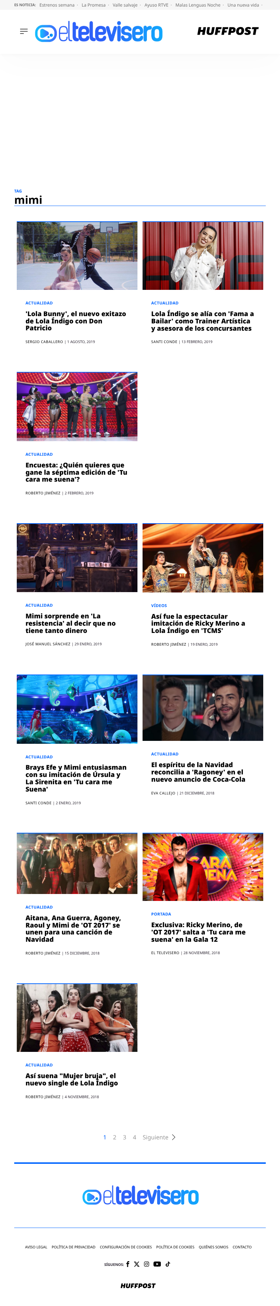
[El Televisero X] (137, 1265)
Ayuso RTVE (157, 5)
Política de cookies (175, 1247)
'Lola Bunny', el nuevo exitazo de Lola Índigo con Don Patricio (76, 321)
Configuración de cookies (126, 1247)
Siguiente (155, 1137)
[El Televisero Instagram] (146, 1265)
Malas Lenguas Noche (198, 5)
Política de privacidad (74, 1247)
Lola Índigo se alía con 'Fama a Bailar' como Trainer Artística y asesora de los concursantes (202, 321)
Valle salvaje (126, 5)
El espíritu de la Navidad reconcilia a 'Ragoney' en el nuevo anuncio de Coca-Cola (198, 772)
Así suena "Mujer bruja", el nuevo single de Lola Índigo (72, 1080)
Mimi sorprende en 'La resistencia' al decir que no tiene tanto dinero (71, 623)
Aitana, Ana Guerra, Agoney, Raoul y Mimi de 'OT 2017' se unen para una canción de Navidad (73, 929)
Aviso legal (36, 1247)
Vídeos (159, 606)
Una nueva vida (244, 5)
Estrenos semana (57, 5)
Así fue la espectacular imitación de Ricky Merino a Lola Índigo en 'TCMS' (198, 623)
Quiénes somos (213, 1247)
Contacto (242, 1247)
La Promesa (94, 5)
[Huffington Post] (228, 32)
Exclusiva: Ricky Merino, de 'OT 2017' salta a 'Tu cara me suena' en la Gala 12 (198, 932)
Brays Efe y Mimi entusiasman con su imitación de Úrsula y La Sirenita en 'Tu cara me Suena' (76, 778)
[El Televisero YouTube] (157, 1265)
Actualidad (39, 303)
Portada (161, 914)
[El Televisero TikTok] (168, 1265)
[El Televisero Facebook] (127, 1264)
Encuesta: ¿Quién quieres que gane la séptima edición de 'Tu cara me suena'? (76, 472)
